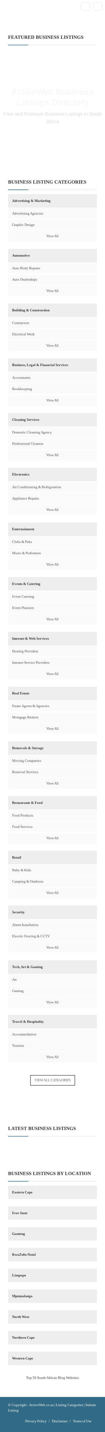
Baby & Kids (21, 870)
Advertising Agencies (27, 213)
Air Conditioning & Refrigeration (36, 487)
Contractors (20, 323)
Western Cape (22, 1358)
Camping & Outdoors (27, 881)
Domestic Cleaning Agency (32, 432)
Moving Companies (26, 761)
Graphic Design (23, 225)
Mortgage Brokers (25, 717)
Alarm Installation (25, 925)
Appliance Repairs (25, 498)
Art (14, 979)
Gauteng (18, 1234)
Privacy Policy (36, 1421)
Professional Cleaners (27, 444)
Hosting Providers (25, 651)
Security (18, 912)
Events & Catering (26, 584)
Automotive (21, 255)
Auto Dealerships (24, 279)
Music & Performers (26, 553)
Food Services (22, 827)
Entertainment (23, 529)
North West (20, 1317)
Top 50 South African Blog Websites (52, 1378)
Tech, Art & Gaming (27, 967)
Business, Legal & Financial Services (40, 365)
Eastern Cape (22, 1192)
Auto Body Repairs (26, 268)
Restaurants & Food (27, 803)
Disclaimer (60, 1421)
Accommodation (24, 1034)
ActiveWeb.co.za (41, 1405)
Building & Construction (31, 310)
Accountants (21, 378)
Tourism (18, 1046)
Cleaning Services (25, 420)
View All (52, 236)
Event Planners (23, 608)
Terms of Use (82, 1421)
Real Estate (20, 693)
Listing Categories (69, 1405)
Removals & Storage (28, 748)
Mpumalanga (22, 1296)
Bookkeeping (22, 389)
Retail (16, 857)
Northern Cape (23, 1337)
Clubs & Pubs (22, 542)
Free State (19, 1213)
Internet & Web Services (30, 638)
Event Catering (23, 596)
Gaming (18, 991)
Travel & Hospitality (28, 1022)
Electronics (20, 474)
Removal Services (25, 772)
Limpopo (19, 1275)
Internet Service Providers (31, 662)
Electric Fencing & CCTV (31, 936)
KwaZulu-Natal (24, 1254)
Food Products (22, 815)
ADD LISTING (52, 139)
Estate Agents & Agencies (30, 706)
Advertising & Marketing (31, 201)
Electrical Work (23, 334)
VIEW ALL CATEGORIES (53, 1080)
